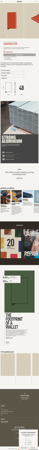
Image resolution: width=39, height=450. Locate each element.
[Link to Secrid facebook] (18, 438)
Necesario (29, 438)
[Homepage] (19, 2)
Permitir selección (24, 447)
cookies (25, 435)
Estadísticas (29, 440)
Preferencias (29, 442)
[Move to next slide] (4, 36)
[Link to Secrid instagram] (16, 438)
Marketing (29, 444)
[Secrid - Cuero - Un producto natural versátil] (10, 243)
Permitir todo (33, 447)
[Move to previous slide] (2, 36)
